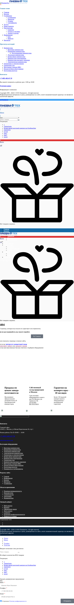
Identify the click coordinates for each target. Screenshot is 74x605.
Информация (8, 35)
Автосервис (8, 496)
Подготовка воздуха (10, 70)
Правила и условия (10, 516)
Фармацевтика (8, 498)
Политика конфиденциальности (14, 514)
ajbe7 (5, 135)
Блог (9, 37)
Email (2, 594)
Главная (6, 12)
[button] (37, 143)
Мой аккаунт (8, 506)
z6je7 (5, 133)
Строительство (9, 494)
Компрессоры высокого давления (19, 60)
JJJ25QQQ (7, 130)
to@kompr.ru (4, 100)
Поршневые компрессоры (16, 51)
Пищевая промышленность (13, 491)
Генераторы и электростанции (14, 63)
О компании (8, 16)
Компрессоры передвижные (17, 58)
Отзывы (10, 21)
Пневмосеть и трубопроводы (13, 469)
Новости (10, 38)
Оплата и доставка (14, 31)
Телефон (3, 588)
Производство (8, 493)
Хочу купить (8, 511)
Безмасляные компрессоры (16, 56)
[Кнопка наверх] (71, 596)
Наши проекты (9, 26)
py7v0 (6, 132)
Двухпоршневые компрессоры (22, 53)
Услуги (6, 24)
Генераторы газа (9, 65)
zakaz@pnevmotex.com (6, 440)
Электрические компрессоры (17, 62)
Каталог (6, 14)
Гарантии (11, 30)
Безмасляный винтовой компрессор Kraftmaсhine (20, 128)
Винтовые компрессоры (16, 49)
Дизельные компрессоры (16, 55)
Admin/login (8, 126)
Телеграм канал (5, 86)
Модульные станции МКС (12, 67)
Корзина (6, 507)
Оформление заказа (10, 509)
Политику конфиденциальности (17, 601)
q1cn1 (6, 137)
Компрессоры (8, 48)
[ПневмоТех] (14, 3)
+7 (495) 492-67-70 (6, 78)
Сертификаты (12, 23)
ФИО (2, 582)
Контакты (7, 40)
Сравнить (7, 513)
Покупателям (8, 28)
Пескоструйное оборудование (13, 69)
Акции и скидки (13, 33)
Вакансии (11, 19)
